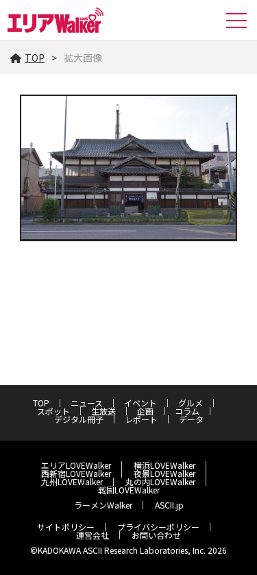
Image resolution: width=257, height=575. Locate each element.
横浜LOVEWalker (164, 465)
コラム (187, 411)
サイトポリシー (66, 527)
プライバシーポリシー (158, 527)
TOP (35, 57)
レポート (141, 419)
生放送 (103, 411)
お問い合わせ (156, 535)
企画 (145, 411)
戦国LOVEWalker (129, 490)
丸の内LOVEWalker (160, 481)
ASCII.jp (169, 505)
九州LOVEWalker (72, 481)
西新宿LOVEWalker (76, 473)
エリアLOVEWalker (76, 465)
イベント (140, 402)
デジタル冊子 (78, 419)
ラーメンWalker (103, 505)
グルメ (190, 402)
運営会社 (92, 535)
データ (191, 419)
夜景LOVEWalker (164, 473)
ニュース (87, 402)
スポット (53, 411)
